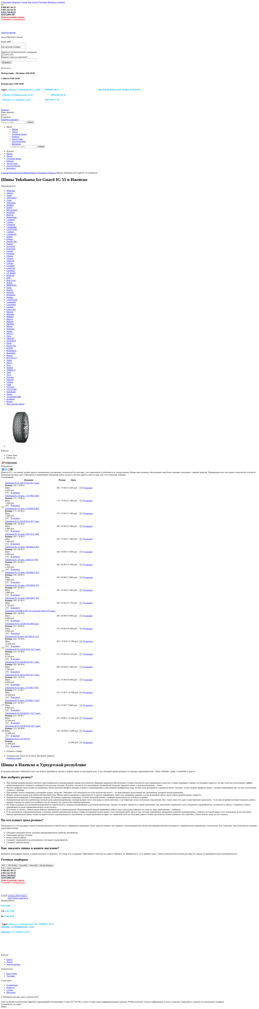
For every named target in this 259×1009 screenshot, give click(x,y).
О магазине (6, 2)
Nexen (9, 331)
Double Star (11, 241)
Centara (9, 222)
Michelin (10, 324)
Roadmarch (11, 350)
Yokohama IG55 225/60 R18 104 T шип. (23, 726)
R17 (3, 866)
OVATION (11, 341)
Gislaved (10, 261)
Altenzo (9, 193)
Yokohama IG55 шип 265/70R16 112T (22, 636)
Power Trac (11, 346)
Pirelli (8, 343)
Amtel (9, 195)
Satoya (9, 363)
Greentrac (10, 270)
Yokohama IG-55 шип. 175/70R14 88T (22, 496)
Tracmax (10, 377)
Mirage (9, 326)
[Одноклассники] (8, 469)
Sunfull (9, 367)
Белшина (10, 399)
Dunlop (9, 244)
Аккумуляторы (19, 141)
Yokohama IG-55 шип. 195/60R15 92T (22, 572)
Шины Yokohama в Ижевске (43, 173)
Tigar (8, 372)
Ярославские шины (15, 404)
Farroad (9, 251)
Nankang (10, 329)
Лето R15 (23, 866)
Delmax (9, 239)
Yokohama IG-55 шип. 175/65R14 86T (22, 508)
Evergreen (10, 249)
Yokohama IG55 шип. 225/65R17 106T (22, 700)
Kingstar (10, 292)
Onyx (8, 336)
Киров (9, 401)
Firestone (10, 253)
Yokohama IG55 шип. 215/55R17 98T (22, 687)
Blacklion (10, 212)
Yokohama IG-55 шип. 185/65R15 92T (22, 598)
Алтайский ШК (13, 396)
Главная (4, 173)
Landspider (11, 302)
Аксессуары (17, 139)
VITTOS (10, 387)
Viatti (8, 384)
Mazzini (9, 321)
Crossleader (11, 234)
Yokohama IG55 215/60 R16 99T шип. (22, 624)
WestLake (10, 190)
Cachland (10, 220)
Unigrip (9, 382)
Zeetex (9, 394)
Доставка (43, 2)
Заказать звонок (8, 32)
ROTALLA (11, 358)
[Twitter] (5, 469)
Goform (9, 263)
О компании (12, 985)
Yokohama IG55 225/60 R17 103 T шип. (23, 713)
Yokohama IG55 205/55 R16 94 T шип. (22, 675)
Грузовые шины (19, 134)
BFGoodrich (11, 210)
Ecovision (10, 246)
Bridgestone (11, 217)
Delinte (9, 237)
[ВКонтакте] (3, 469)
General (9, 258)
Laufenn (10, 307)
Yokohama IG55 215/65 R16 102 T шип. (23, 649)
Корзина (5, 110)
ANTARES (11, 198)
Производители (16, 173)
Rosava (9, 355)
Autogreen (11, 203)
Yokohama (11, 392)
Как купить (33, 2)
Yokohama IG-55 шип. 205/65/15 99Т (21, 560)
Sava (8, 365)
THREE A (11, 370)
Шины (15, 129)
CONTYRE (11, 229)
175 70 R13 (12, 866)
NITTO (9, 333)
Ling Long (11, 309)
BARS (9, 207)
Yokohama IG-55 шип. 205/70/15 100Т (22, 534)
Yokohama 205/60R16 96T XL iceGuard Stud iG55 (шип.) (30, 611)
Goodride (10, 266)
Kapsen (9, 290)
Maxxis (9, 319)
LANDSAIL (12, 300)
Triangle (9, 380)
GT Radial (11, 273)
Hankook (10, 275)
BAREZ (10, 205)
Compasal (10, 224)
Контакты (16, 144)
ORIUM (10, 338)
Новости (16, 2)
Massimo (10, 314)
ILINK (9, 283)
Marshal (9, 312)
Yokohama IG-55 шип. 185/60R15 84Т (22, 547)
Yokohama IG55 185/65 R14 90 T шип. (22, 521)
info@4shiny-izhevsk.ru (18, 898)
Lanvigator (11, 304)
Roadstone (11, 353)
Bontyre (9, 215)
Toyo (8, 375)
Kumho (9, 297)
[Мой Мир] (11, 469)
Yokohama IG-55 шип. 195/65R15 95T (22, 585)
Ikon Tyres (11, 280)
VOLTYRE (11, 389)
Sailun (9, 360)
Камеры (15, 136)
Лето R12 (33, 866)
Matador (10, 317)
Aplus (9, 200)
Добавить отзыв (13, 758)
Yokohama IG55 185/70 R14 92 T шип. (22, 483)
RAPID (9, 348)
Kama (9, 287)
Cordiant (10, 232)
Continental (11, 227)
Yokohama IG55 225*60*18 (17, 739)
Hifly (8, 278)
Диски (15, 132)
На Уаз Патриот (46, 866)
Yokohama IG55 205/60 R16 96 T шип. (22, 662)
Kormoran (10, 295)
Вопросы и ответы (56, 2)
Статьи (24, 2)
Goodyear (10, 268)
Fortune (9, 256)
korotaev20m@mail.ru (17, 896)
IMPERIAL (11, 285)
